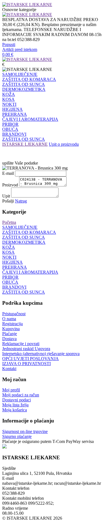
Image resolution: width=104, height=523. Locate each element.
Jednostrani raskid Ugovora (26, 348)
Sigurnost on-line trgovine (25, 431)
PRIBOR (10, 124)
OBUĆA (10, 129)
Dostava (9, 338)
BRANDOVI (14, 134)
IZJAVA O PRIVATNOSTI (26, 363)
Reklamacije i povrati (20, 343)
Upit (6, 196)
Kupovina (11, 328)
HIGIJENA (12, 109)
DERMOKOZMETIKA (23, 89)
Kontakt (9, 368)
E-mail (8, 173)
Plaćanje (9, 333)
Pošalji (8, 201)
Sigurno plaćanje (17, 436)
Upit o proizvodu (64, 144)
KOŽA (8, 94)
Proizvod (10, 185)
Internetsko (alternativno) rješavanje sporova (41, 353)
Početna (9, 222)
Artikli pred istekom (19, 49)
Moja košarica (14, 409)
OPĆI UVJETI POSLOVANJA (30, 358)
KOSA (8, 99)
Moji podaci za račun (20, 395)
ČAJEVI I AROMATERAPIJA (30, 119)
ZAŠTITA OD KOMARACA (29, 79)
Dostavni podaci (16, 400)
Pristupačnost (14, 313)
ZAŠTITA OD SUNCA (23, 84)
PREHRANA (14, 114)
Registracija (12, 323)
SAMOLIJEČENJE (19, 74)
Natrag (21, 201)
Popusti (8, 44)
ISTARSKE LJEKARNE (25, 144)
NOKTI (9, 104)
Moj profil (11, 390)
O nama (9, 318)
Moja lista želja (15, 404)
